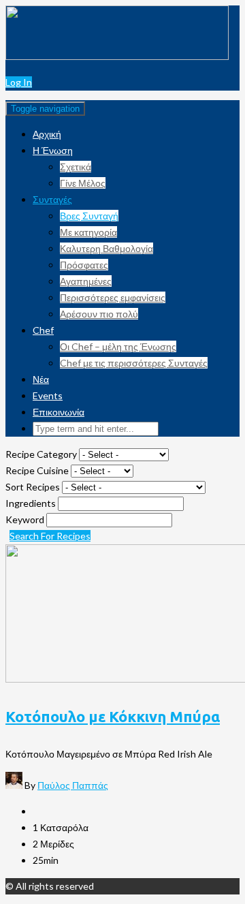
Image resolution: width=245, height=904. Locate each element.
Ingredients (31, 503)
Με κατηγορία (88, 232)
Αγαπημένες (86, 281)
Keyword (25, 519)
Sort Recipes (33, 487)
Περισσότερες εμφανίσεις (112, 297)
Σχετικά (75, 166)
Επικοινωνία (58, 412)
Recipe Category (42, 454)
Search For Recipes (50, 536)
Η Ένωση (53, 150)
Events (48, 395)
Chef (43, 330)
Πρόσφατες (84, 264)
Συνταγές (52, 199)
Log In (18, 82)
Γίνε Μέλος (82, 183)
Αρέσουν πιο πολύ (99, 313)
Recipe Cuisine (38, 470)
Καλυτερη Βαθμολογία (106, 248)
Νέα (41, 379)
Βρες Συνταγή (89, 215)
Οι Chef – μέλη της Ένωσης (118, 346)
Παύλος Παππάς (72, 785)
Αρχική (47, 134)
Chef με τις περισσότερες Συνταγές (134, 363)
